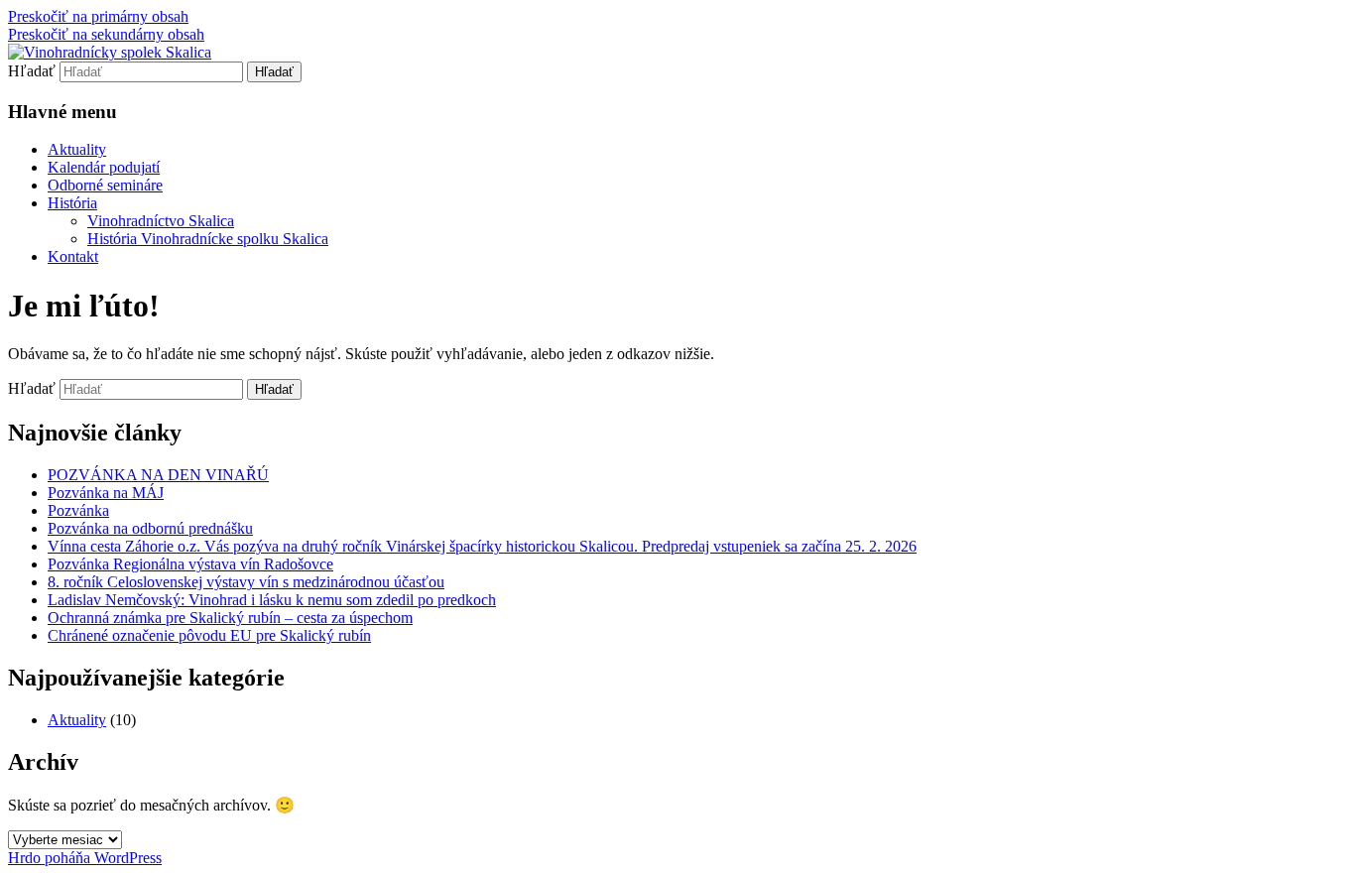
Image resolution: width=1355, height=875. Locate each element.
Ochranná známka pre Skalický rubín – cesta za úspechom (230, 617)
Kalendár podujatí (104, 167)
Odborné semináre (105, 185)
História (72, 202)
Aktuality (77, 149)
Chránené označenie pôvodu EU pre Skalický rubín (209, 635)
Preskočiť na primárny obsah (98, 16)
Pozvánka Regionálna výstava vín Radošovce (190, 564)
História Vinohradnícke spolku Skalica (207, 238)
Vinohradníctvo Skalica (160, 220)
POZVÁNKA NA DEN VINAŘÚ (158, 474)
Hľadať (32, 70)
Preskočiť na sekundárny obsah (106, 34)
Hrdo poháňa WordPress (85, 857)
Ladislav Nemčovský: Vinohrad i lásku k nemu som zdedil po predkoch (272, 599)
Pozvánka (78, 510)
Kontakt (73, 256)
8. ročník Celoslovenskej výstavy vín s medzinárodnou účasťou (246, 581)
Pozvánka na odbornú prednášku (150, 528)
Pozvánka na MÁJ (106, 492)
